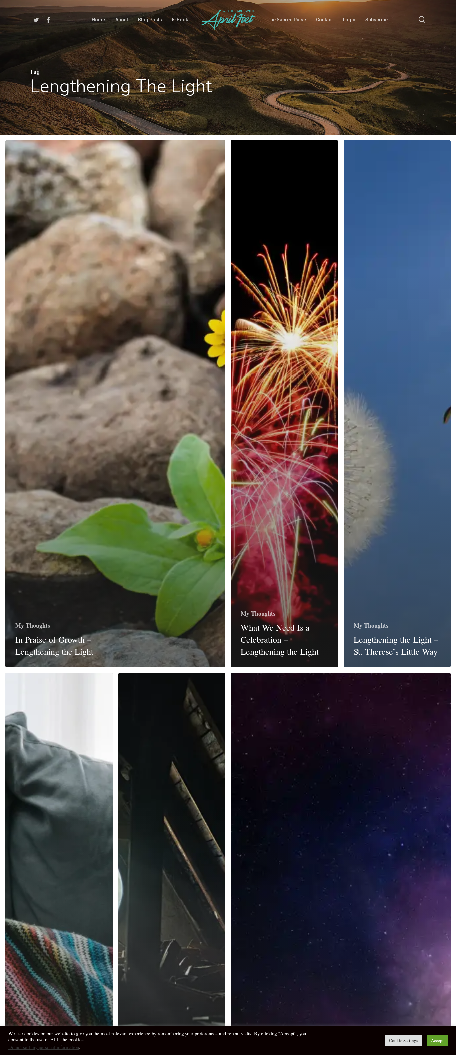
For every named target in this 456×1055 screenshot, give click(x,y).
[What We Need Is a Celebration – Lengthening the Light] (284, 403)
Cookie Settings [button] (403, 1040)
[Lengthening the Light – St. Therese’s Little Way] (397, 403)
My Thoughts (32, 625)
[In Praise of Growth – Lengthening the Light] (115, 403)
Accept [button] (437, 1040)
